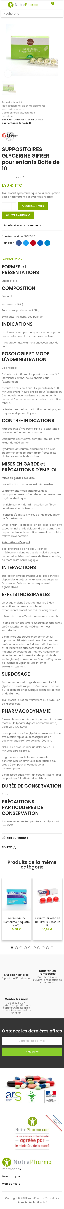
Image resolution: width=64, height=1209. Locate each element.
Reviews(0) (9, 847)
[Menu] (2, 4)
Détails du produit (15, 838)
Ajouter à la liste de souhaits (22, 225)
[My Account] (58, 5)
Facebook (19, 243)
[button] (12, 947)
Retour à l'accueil (55, 112)
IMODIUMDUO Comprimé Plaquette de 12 (16, 922)
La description (12, 259)
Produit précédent (50, 112)
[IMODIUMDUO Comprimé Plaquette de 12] (16, 896)
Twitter (26, 243)
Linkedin (40, 243)
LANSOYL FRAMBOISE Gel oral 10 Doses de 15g (47, 922)
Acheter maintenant (18, 215)
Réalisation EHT (38, 1202)
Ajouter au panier (33, 206)
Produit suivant (59, 112)
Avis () (21, 177)
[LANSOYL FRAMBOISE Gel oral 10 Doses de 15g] (47, 896)
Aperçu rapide (22, 891)
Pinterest (33, 243)
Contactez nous (16, 999)
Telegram (47, 243)
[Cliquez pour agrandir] (8, 73)
